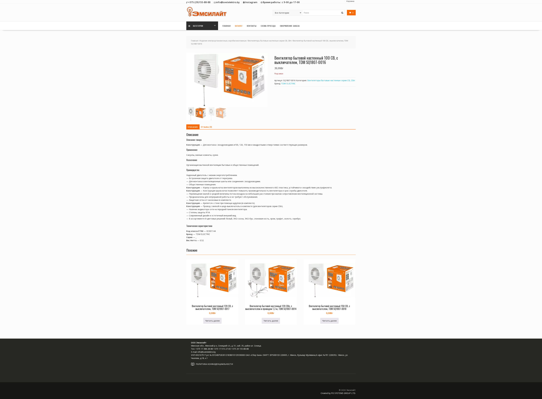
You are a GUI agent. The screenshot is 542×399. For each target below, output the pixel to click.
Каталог (239, 25)
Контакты (251, 25)
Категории (197, 25)
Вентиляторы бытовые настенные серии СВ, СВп (269, 40)
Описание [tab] (193, 127)
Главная (226, 25)
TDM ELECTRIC (288, 83)
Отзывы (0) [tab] (206, 127)
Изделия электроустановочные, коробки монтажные (223, 40)
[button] (263, 57)
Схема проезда (268, 25)
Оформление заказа (290, 25)
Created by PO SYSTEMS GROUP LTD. (338, 393)
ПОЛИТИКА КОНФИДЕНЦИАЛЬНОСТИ (214, 364)
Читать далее (212, 320)
